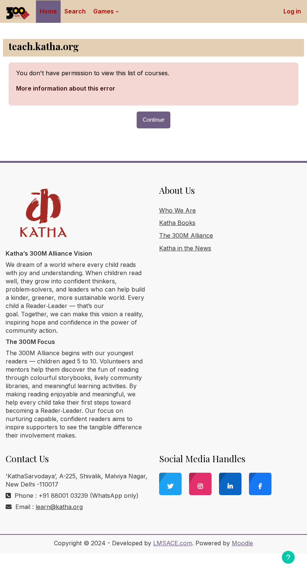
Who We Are (177, 210)
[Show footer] (288, 557)
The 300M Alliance (186, 235)
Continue (153, 120)
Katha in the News (185, 248)
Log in (292, 11)
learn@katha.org (59, 507)
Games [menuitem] (103, 11)
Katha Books (177, 222)
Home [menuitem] (48, 11)
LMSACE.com (172, 543)
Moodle (242, 543)
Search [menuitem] (75, 11)
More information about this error (65, 88)
